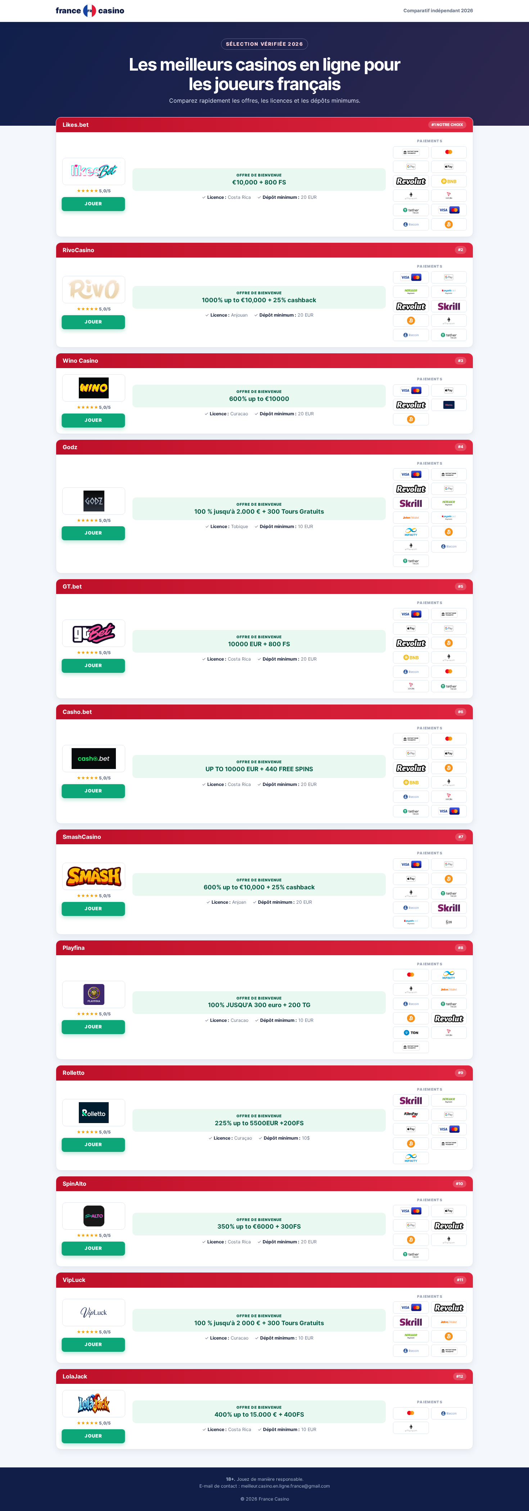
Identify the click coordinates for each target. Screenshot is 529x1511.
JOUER (95, 203)
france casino (90, 10)
